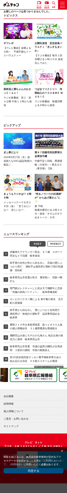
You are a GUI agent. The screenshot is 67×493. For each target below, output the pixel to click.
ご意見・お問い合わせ (16, 418)
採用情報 (9, 403)
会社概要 (9, 396)
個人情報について (14, 411)
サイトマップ (11, 426)
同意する (33, 470)
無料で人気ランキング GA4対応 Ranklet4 (48, 367)
